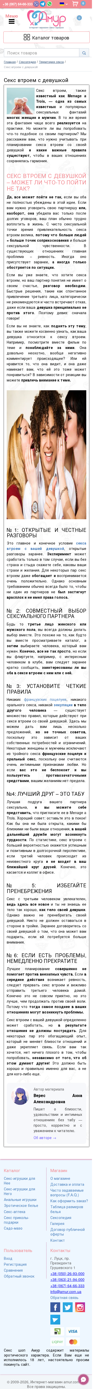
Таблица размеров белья (66, 1209)
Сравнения (13, 1270)
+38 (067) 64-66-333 (67, 1285)
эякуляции (63, 704)
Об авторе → (45, 1137)
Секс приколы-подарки (16, 1220)
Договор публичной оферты (67, 1232)
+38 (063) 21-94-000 (67, 1279)
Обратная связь (64, 1297)
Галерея (57, 1223)
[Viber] (36, 4)
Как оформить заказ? (69, 1200)
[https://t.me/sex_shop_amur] (55, 1320)
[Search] (84, 52)
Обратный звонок (19, 1276)
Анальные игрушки (20, 1199)
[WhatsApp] (49, 4)
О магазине (60, 1178)
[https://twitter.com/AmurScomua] (68, 1307)
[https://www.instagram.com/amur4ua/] (80, 1307)
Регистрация (15, 1264)
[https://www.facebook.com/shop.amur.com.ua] (55, 1307)
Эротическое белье (21, 1205)
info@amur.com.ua (65, 1291)
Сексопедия (60, 1217)
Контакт (57, 1240)
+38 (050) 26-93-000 (67, 1273)
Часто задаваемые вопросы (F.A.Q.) (67, 1192)
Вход (8, 1258)
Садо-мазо (13, 1228)
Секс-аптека (14, 1211)
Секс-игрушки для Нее (19, 1180)
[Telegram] (42, 4)
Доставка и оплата (67, 1184)
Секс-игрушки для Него (19, 1191)
